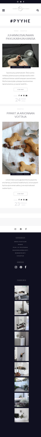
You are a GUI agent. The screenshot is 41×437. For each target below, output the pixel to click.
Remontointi (20, 253)
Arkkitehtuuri (20, 241)
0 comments (19, 67)
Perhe (16, 31)
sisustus (23, 31)
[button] (3, 10)
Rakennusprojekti (20, 250)
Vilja (27, 67)
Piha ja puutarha (20, 247)
